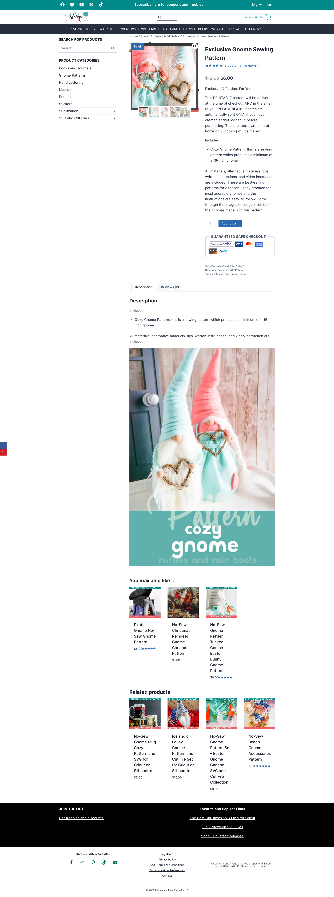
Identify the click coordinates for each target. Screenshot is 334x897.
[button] (195, 46)
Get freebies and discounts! (81, 818)
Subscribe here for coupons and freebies (168, 4)
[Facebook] (62, 4)
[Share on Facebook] (3, 445)
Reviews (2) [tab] (170, 287)
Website (217, 29)
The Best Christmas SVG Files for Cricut (222, 818)
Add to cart (230, 223)
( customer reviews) (240, 65)
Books (203, 29)
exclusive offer (220, 273)
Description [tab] (144, 287)
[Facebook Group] (72, 4)
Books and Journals (75, 68)
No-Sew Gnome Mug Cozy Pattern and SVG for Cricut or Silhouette (145, 753)
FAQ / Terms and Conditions (167, 865)
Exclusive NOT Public (230, 269)
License (65, 90)
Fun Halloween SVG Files (222, 827)
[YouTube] (81, 4)
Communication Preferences (167, 870)
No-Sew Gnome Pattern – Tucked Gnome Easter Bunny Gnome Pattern (218, 647)
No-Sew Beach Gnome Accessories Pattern (259, 747)
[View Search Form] (167, 17)
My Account (263, 4)
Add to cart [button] (144, 653)
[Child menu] (114, 111)
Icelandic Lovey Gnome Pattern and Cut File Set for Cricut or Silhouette (183, 753)
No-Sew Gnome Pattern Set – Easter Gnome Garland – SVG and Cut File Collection (220, 759)
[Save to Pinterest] (3, 452)
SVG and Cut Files (74, 118)
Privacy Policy (167, 859)
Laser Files (107, 29)
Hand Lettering (182, 29)
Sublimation (68, 111)
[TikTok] (101, 4)
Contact (256, 29)
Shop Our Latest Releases (222, 836)
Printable (66, 97)
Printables (158, 29)
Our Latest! (237, 29)
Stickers (65, 104)
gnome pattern (239, 273)
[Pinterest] (91, 4)
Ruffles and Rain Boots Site (93, 854)
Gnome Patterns (133, 29)
